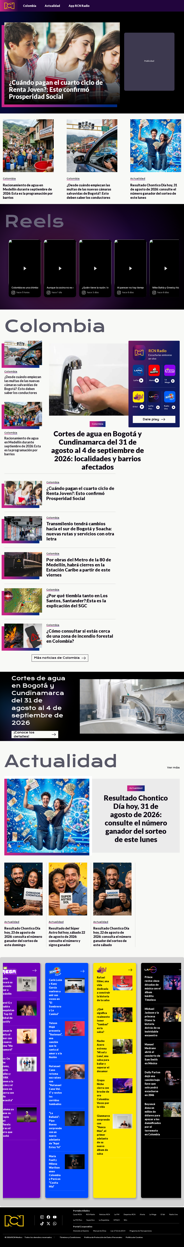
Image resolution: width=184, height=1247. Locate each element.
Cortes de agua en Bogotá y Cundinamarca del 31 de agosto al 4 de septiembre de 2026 (38, 700)
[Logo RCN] (14, 1220)
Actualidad (52, 5)
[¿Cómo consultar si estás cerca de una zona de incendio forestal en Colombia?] (23, 636)
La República (104, 1220)
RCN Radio (90, 1214)
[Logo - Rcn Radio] (9, 6)
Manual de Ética (99, 1231)
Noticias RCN (104, 1214)
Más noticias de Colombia (57, 657)
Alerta (142, 1214)
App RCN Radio (79, 5)
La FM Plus (77, 1220)
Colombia (29, 5)
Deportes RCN (129, 1214)
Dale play (151, 419)
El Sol (163, 1214)
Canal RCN (77, 1214)
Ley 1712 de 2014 (118, 1231)
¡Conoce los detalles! (24, 734)
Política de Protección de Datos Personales (103, 1237)
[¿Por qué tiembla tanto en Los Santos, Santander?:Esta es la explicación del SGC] (23, 600)
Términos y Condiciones (70, 1237)
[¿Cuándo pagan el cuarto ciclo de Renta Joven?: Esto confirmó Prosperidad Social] (23, 493)
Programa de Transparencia (141, 1231)
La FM (116, 1214)
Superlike (90, 1220)
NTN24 (116, 1220)
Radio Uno (173, 1214)
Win (125, 1220)
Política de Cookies (134, 1237)
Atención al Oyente (81, 1231)
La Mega (152, 1214)
